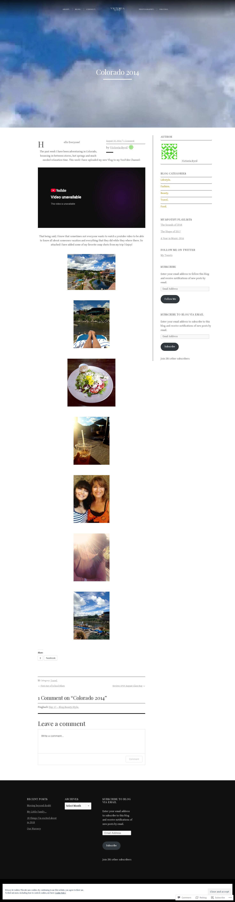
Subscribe (168, 266)
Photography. (146, 9)
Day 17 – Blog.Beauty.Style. (64, 707)
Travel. (54, 680)
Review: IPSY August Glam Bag (127, 685)
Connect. (91, 9)
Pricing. (164, 9)
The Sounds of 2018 (171, 224)
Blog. (78, 9)
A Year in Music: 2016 (172, 238)
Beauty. (165, 193)
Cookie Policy (60, 893)
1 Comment (128, 141)
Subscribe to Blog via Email (182, 314)
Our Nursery (34, 828)
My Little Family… (37, 811)
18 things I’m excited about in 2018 (42, 820)
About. (66, 9)
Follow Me (170, 299)
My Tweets (166, 255)
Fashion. (165, 186)
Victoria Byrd (119, 147)
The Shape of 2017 (171, 231)
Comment (134, 759)
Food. (164, 206)
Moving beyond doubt (39, 805)
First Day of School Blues (53, 685)
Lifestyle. (166, 179)
